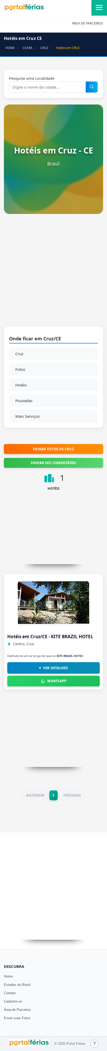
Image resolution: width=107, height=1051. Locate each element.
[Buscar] (92, 87)
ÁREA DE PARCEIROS (87, 23)
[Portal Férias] (24, 9)
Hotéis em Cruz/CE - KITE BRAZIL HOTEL (50, 637)
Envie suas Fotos (17, 1018)
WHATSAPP (56, 681)
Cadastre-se (13, 1001)
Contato (10, 993)
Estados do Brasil (17, 985)
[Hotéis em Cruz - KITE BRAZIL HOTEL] (53, 622)
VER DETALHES (55, 668)
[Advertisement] (53, 273)
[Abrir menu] (99, 8)
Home (8, 976)
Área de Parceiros (17, 1010)
